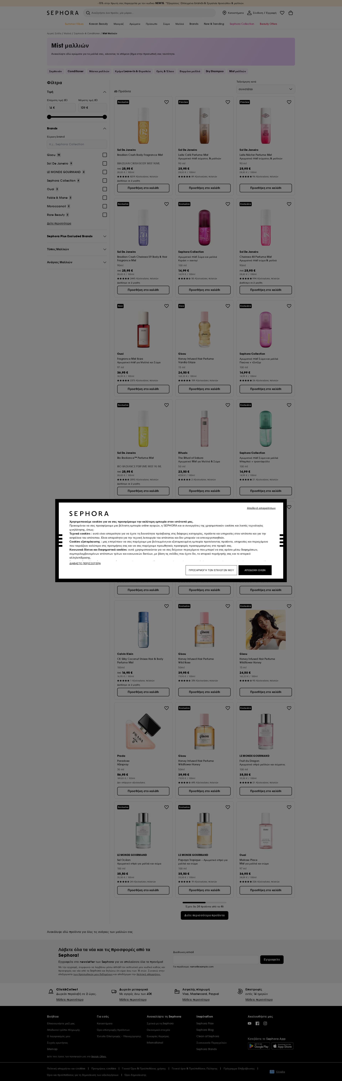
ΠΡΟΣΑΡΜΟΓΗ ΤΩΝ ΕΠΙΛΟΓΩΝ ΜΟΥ (211, 570)
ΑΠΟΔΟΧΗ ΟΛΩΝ (255, 570)
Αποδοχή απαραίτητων (261, 507)
